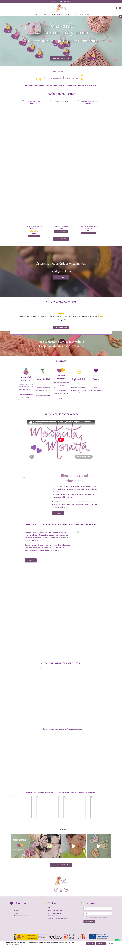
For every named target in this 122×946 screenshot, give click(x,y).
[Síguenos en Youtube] (66, 890)
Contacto (82, 14)
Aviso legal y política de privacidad (58, 918)
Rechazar (101, 943)
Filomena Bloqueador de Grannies (94, 125)
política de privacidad (101, 917)
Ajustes (111, 943)
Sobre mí (16, 910)
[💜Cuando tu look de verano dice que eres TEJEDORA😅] (73, 846)
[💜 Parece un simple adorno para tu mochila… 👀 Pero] (48, 846)
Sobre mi (52, 14)
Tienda (44, 14)
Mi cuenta (51, 907)
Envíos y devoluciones (54, 913)
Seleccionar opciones (40, 129)
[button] (120, 16)
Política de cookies (53, 915)
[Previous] (23, 164)
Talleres (67, 14)
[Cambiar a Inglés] (88, 14)
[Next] (98, 164)
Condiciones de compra (55, 910)
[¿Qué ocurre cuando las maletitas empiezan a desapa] (99, 846)
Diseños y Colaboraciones (21, 915)
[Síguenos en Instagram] (61, 890)
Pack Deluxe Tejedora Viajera (40, 125)
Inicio (38, 14)
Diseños (74, 14)
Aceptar (90, 943)
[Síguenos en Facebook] (56, 890)
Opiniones (60, 14)
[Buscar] (33, 14)
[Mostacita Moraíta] (61, 7)
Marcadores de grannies (67, 125)
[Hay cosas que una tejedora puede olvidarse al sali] (23, 846)
